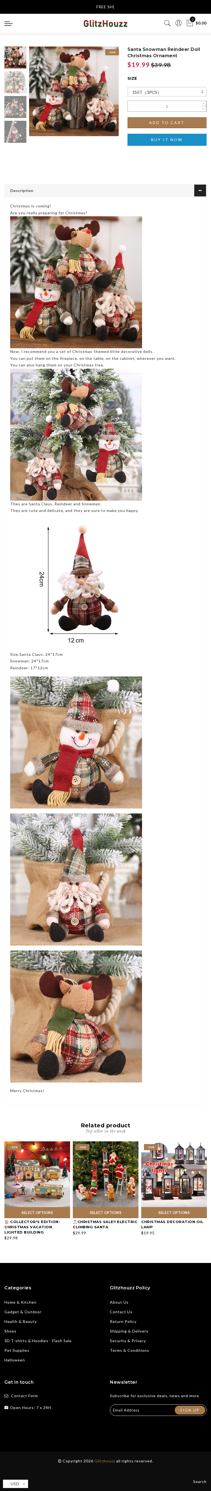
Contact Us (121, 1311)
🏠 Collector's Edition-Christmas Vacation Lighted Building (32, 1226)
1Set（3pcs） (147, 92)
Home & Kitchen (20, 1302)
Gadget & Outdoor (22, 1311)
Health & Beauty (20, 1321)
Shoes (10, 1331)
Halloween (14, 1360)
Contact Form (24, 1395)
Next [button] (102, 94)
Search (200, 1481)
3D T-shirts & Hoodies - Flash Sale (38, 1340)
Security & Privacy (128, 1340)
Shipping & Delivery (129, 1331)
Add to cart (167, 122)
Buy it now (167, 139)
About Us (119, 1302)
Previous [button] (39, 94)
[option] (74, 91)
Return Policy (123, 1321)
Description (22, 190)
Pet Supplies (16, 1350)
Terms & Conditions (129, 1350)
